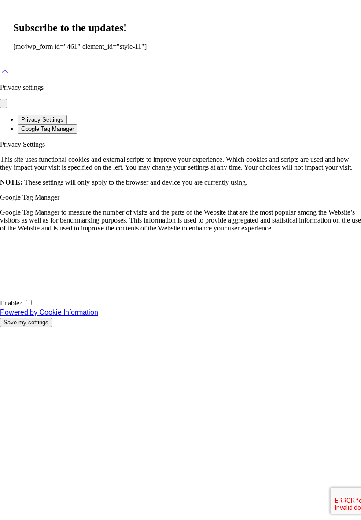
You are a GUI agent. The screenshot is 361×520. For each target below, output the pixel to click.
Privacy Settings (42, 119)
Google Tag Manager (47, 129)
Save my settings (26, 322)
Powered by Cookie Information (49, 312)
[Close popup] (3, 103)
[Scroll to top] (5, 71)
